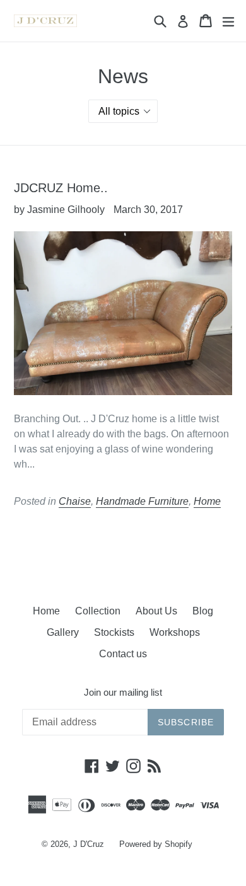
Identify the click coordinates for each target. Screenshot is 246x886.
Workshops (174, 632)
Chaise (75, 501)
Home (207, 501)
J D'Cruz (88, 844)
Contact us (123, 653)
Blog (202, 611)
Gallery (63, 632)
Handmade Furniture (142, 501)
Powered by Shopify (155, 844)
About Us (156, 611)
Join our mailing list (123, 692)
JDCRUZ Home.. (61, 188)
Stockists (114, 632)
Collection (97, 611)
